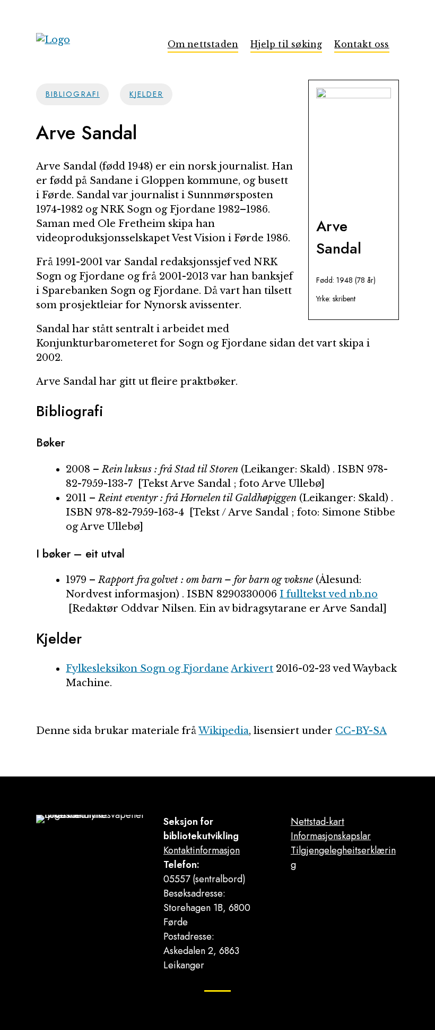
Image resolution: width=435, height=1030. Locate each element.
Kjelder (146, 94)
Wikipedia (223, 731)
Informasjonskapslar (331, 836)
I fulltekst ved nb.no (329, 594)
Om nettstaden (203, 44)
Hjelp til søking (286, 44)
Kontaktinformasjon (201, 850)
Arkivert (252, 668)
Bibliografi (73, 94)
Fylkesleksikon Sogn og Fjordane (147, 668)
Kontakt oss (361, 44)
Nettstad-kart (317, 822)
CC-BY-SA (361, 731)
